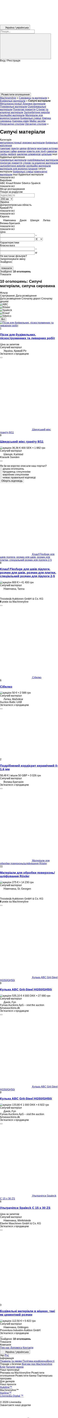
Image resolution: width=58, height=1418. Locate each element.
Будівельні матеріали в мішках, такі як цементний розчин (27, 1312)
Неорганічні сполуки (12, 124)
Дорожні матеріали (34, 103)
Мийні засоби (37, 121)
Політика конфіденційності (38, 1361)
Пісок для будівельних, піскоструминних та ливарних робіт (27, 336)
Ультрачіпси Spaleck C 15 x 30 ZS (25, 1207)
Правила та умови (11, 1361)
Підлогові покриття (24, 109)
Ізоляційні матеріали (12, 115)
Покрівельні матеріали (13, 106)
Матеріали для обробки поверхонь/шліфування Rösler (27, 874)
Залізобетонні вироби (37, 112)
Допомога (16, 1347)
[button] (29, 77)
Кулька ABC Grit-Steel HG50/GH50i (26, 989)
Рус (7, 1355)
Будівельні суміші (30, 118)
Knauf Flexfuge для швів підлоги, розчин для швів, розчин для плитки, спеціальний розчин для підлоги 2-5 (28, 572)
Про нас (5, 1347)
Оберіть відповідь (12, 480)
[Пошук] (25, 46)
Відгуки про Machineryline (37, 1364)
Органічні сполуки (35, 124)
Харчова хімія (20, 121)
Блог (3, 1367)
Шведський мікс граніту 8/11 (22, 441)
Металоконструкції (11, 103)
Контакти (28, 1347)
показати (6, 268)
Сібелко (6, 686)
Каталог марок (15, 1367)
